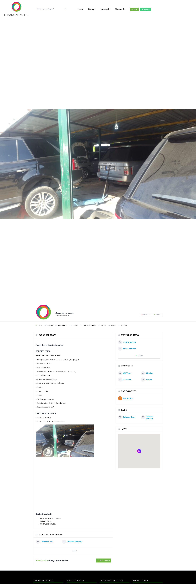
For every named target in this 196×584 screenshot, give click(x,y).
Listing (91, 9)
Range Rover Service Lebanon (50, 518)
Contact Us (120, 9)
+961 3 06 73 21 (44, 422)
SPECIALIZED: (45, 521)
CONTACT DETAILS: (48, 524)
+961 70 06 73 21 (45, 418)
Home (80, 9)
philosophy (105, 9)
